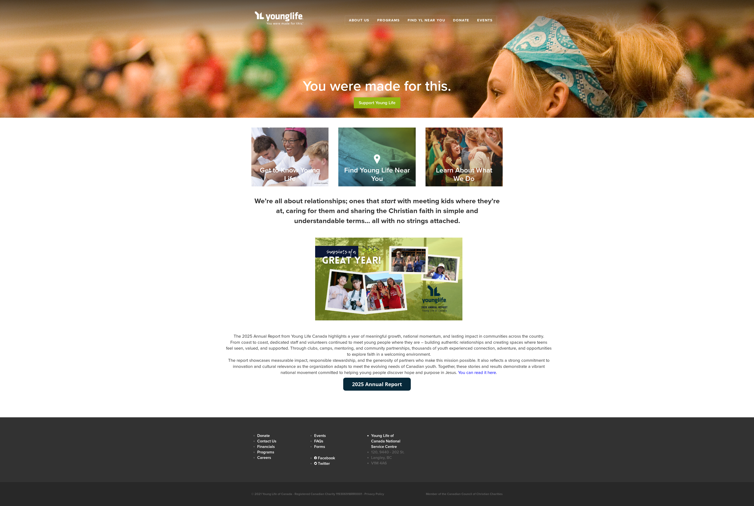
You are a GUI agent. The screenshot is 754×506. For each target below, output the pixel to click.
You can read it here (477, 372)
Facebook (324, 458)
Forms (319, 446)
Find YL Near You (426, 20)
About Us (359, 20)
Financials (266, 446)
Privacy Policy (374, 494)
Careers (264, 457)
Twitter (322, 463)
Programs (388, 20)
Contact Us (266, 441)
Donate (461, 20)
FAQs (318, 441)
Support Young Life (377, 102)
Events (485, 20)
